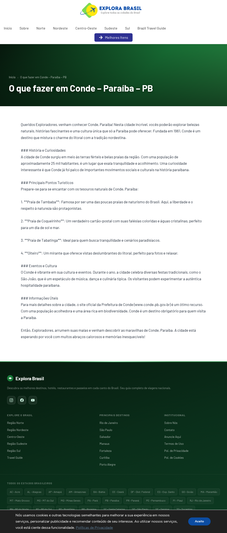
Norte (40, 28)
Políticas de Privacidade (94, 527)
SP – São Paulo (140, 509)
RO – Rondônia (66, 509)
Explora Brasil (30, 378)
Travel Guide (15, 457)
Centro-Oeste (86, 28)
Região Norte (15, 423)
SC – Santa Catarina (114, 509)
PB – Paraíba (112, 500)
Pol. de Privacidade (176, 451)
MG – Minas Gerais (70, 500)
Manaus (105, 443)
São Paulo (106, 430)
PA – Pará (93, 500)
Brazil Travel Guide (151, 28)
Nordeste (60, 28)
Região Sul (13, 451)
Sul (127, 28)
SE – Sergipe (162, 509)
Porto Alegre (107, 464)
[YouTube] (33, 400)
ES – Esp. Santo (166, 491)
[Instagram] (11, 400)
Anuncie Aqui (172, 437)
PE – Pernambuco (156, 500)
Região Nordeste (17, 430)
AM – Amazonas (77, 491)
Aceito (199, 521)
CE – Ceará (118, 491)
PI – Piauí (178, 500)
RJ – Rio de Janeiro (200, 500)
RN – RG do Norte (19, 509)
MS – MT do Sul (45, 500)
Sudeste (110, 28)
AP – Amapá (55, 491)
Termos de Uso (174, 443)
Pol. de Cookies (174, 457)
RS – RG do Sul (44, 509)
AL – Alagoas (34, 491)
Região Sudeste (17, 443)
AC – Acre (15, 491)
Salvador (105, 437)
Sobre (24, 28)
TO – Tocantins (184, 509)
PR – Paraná (132, 500)
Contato (169, 430)
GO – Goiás (187, 491)
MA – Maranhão (209, 491)
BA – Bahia (99, 491)
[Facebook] (22, 400)
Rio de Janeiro (109, 423)
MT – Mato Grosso (20, 500)
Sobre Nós (171, 423)
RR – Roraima (89, 509)
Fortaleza (106, 451)
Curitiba (105, 457)
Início (8, 28)
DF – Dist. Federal (140, 491)
